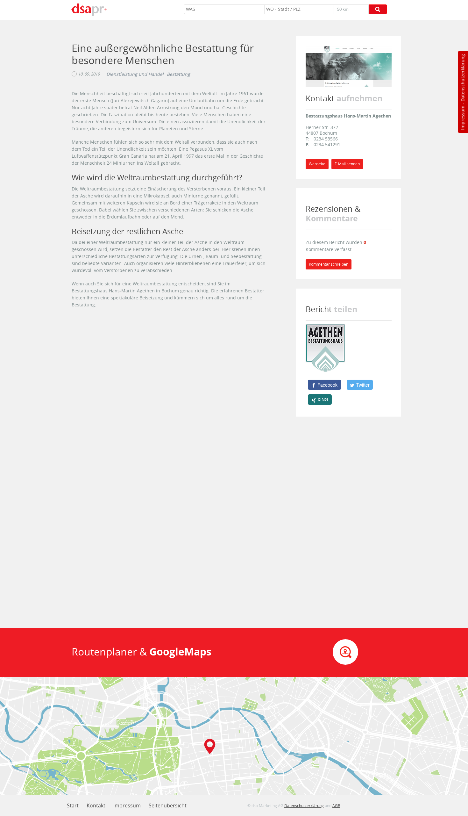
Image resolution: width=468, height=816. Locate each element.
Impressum (462, 118)
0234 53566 (326, 139)
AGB (336, 805)
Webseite (317, 163)
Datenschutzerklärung (462, 78)
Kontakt (96, 805)
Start (73, 805)
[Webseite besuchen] (349, 66)
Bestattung (178, 74)
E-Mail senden (347, 163)
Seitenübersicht (168, 805)
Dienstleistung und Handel (135, 74)
